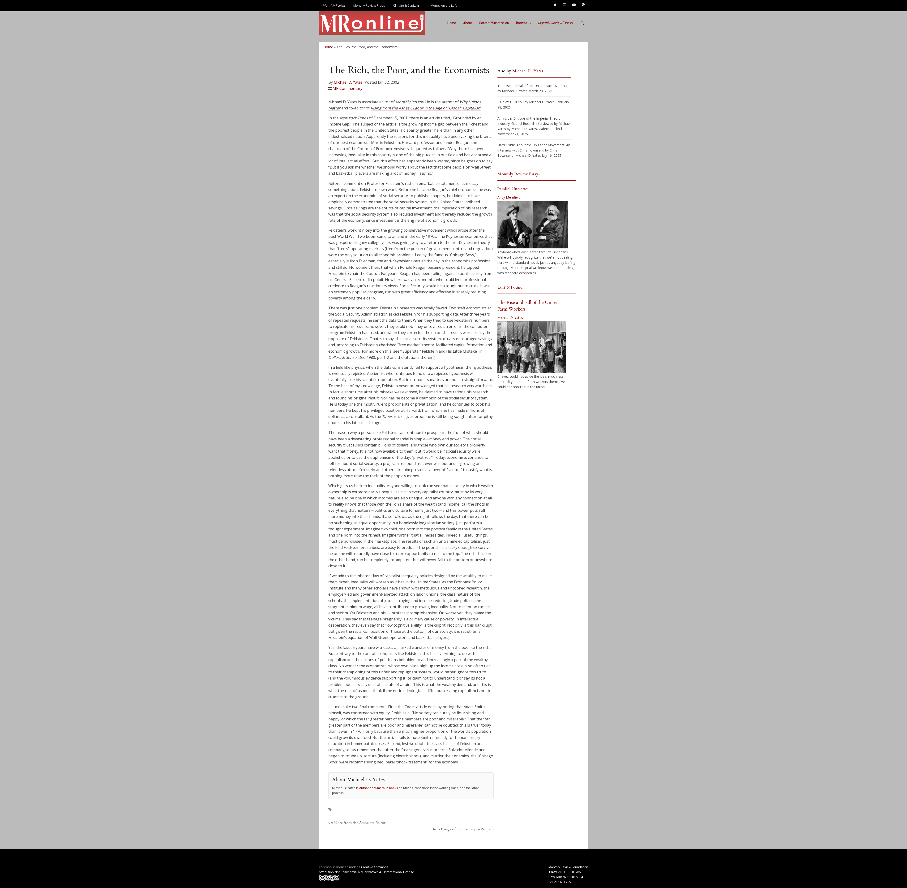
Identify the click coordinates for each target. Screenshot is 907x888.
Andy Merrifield (508, 197)
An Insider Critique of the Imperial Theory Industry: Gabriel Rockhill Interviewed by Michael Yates (533, 123)
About (467, 23)
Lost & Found (510, 287)
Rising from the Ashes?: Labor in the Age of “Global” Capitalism (426, 108)
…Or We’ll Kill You (510, 102)
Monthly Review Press (369, 5)
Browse (521, 23)
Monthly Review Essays (518, 174)
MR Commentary (347, 88)
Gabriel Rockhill (550, 128)
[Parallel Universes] (532, 224)
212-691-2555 (563, 882)
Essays (555, 23)
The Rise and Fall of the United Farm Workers (532, 85)
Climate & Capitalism (407, 5)
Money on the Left (444, 5)
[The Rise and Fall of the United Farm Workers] (531, 347)
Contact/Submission (494, 23)
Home (451, 23)
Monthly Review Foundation (568, 867)
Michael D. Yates (348, 82)
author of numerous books (378, 788)
